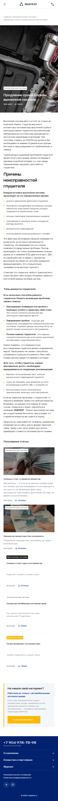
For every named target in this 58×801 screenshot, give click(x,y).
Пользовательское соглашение (17, 775)
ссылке (48, 431)
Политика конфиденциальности (17, 778)
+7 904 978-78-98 (20, 742)
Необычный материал (24, 719)
